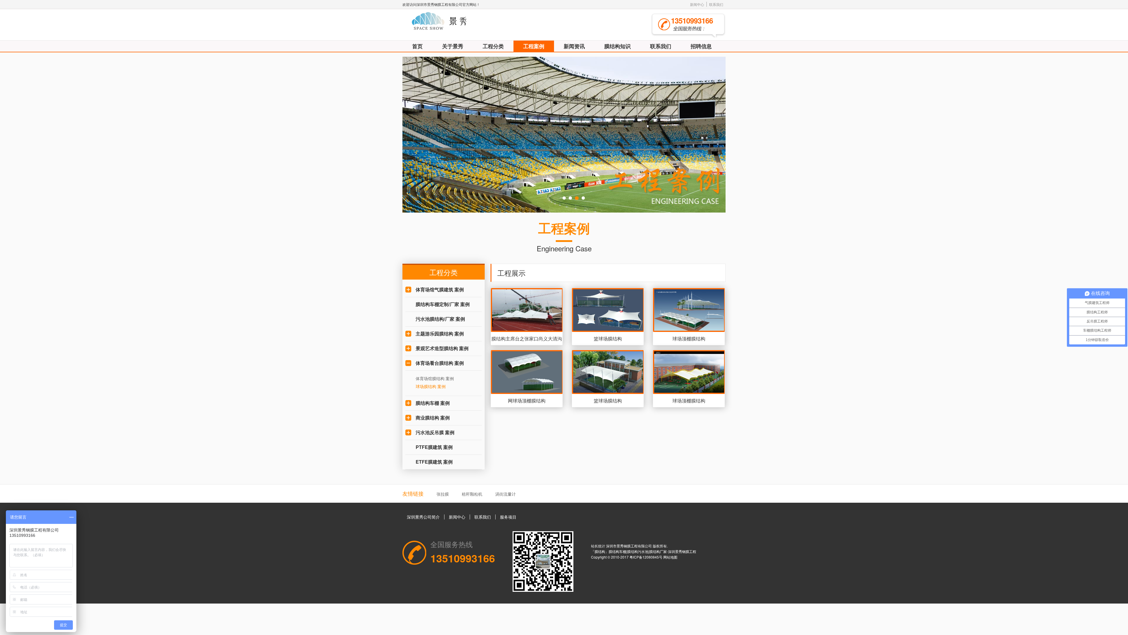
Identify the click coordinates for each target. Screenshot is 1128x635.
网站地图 (670, 556)
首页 (417, 46)
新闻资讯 (574, 46)
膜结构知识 (617, 46)
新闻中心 (697, 4)
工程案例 (533, 46)
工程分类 (493, 46)
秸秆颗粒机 (472, 494)
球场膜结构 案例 (431, 386)
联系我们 (716, 4)
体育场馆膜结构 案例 (435, 378)
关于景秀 (452, 46)
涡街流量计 (505, 494)
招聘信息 (701, 46)
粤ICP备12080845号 (646, 556)
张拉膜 (443, 494)
